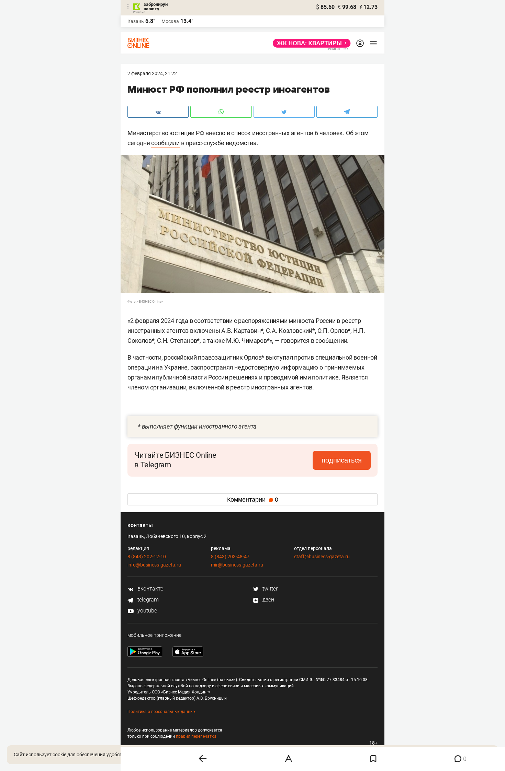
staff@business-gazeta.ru (322, 556)
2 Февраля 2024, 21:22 (152, 73)
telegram (147, 599)
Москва (170, 21)
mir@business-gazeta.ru (237, 565)
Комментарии (252, 499)
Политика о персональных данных (161, 711)
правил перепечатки (196, 736)
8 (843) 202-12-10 (146, 556)
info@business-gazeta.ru (154, 565)
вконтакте (149, 588)
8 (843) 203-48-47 (230, 556)
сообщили (165, 143)
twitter (269, 588)
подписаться (342, 460)
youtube (146, 610)
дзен (267, 599)
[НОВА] (310, 43)
